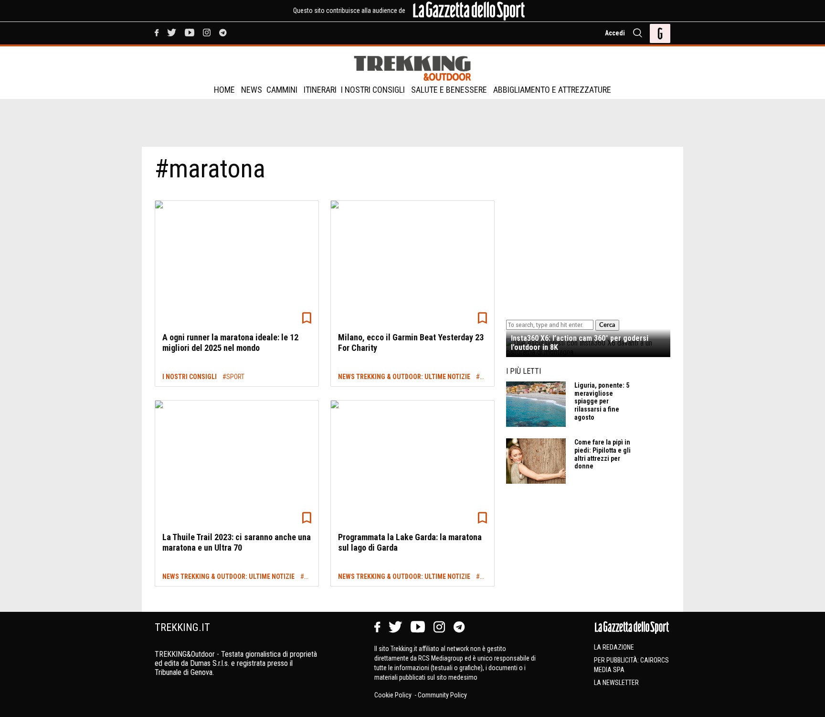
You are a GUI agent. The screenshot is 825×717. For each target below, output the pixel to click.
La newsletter (616, 682)
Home (224, 90)
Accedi (615, 33)
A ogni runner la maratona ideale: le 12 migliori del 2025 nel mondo (230, 342)
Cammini (281, 90)
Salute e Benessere (449, 90)
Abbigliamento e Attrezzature (552, 90)
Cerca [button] (607, 325)
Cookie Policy (393, 695)
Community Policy (442, 695)
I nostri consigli (373, 90)
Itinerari (320, 90)
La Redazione (614, 647)
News (251, 90)
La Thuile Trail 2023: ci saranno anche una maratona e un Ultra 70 (236, 542)
